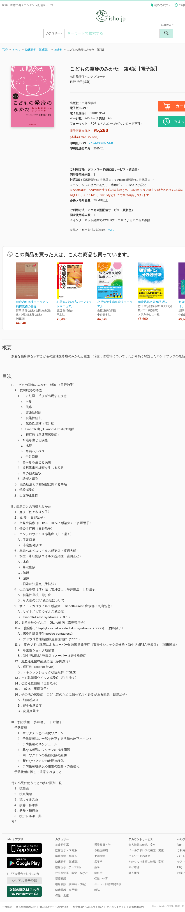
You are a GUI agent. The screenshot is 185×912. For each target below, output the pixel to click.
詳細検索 (166, 24)
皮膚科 (58, 49)
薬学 (97, 867)
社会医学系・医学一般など (71, 873)
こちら (109, 230)
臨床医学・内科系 (66, 850)
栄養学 (98, 861)
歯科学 (98, 873)
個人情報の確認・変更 (142, 844)
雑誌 (97, 889)
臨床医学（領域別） (37, 49)
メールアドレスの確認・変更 (146, 850)
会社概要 (7, 906)
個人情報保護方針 (26, 906)
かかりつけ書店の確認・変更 (146, 861)
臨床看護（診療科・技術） (71, 884)
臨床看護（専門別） (67, 889)
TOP (5, 49)
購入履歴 (134, 873)
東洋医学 (99, 856)
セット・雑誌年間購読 (107, 884)
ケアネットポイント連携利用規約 (125, 906)
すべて (16, 49)
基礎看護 (60, 878)
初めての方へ (162, 5)
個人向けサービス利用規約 (54, 906)
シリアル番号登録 (24, 880)
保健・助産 (62, 895)
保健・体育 (101, 878)
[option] (36, 293)
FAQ (179, 867)
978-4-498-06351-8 (101, 143)
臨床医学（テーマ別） (68, 867)
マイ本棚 (134, 867)
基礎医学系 (62, 844)
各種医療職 (101, 850)
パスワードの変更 (139, 856)
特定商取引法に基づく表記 (88, 906)
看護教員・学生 (103, 844)
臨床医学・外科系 (66, 856)
